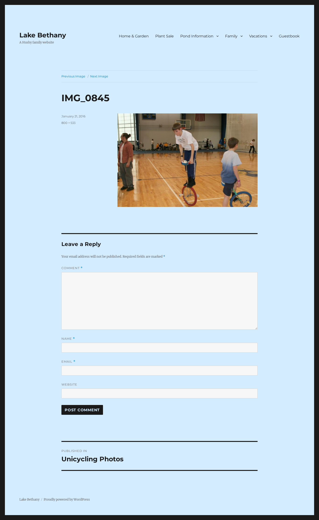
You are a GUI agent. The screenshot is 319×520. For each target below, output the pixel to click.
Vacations (258, 36)
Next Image (99, 76)
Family (231, 36)
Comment (72, 268)
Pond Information (196, 36)
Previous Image (73, 76)
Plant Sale (164, 36)
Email (68, 362)
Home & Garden (134, 36)
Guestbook (289, 36)
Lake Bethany (42, 35)
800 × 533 (68, 123)
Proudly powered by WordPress (67, 500)
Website (69, 384)
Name (68, 339)
